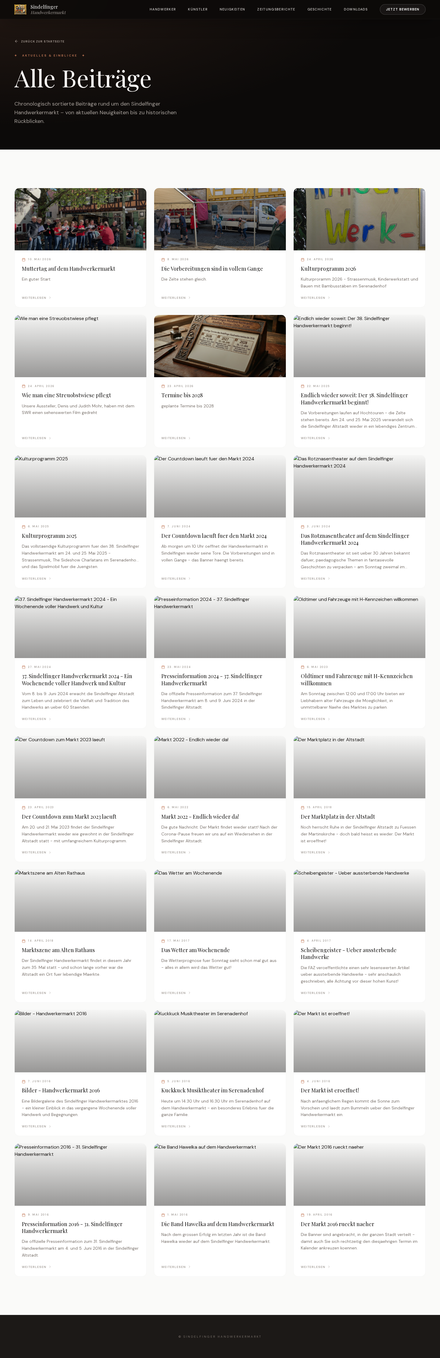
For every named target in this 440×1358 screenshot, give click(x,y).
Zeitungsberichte (276, 9)
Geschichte (319, 9)
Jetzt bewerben (402, 9)
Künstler (198, 9)
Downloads (356, 9)
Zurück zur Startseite (43, 41)
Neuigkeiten (232, 9)
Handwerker (163, 9)
